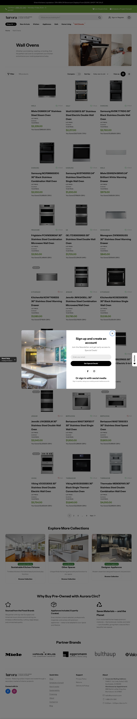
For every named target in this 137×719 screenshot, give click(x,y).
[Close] (112, 333)
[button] (8, 359)
